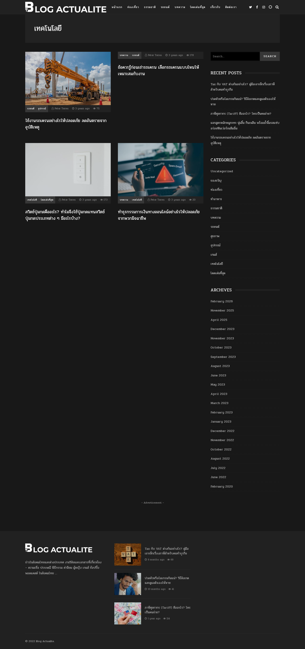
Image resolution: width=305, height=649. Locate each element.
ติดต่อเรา (231, 7)
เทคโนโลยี (32, 200)
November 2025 (222, 310)
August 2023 (220, 366)
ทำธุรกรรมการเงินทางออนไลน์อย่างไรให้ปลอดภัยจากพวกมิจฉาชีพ (160, 169)
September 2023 (223, 357)
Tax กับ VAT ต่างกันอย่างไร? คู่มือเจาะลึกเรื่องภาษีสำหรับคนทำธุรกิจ (127, 554)
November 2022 (222, 440)
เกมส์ (214, 254)
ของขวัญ (216, 180)
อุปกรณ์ (42, 108)
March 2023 (219, 403)
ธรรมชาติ (150, 7)
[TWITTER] (250, 7)
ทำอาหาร (216, 199)
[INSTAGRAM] (263, 7)
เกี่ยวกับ (215, 7)
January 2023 (221, 421)
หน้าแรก (117, 7)
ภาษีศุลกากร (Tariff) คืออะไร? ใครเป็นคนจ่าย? (241, 113)
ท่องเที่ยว (133, 7)
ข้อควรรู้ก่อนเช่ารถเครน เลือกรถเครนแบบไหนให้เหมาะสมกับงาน (158, 70)
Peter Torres (62, 108)
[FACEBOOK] (257, 7)
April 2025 (219, 319)
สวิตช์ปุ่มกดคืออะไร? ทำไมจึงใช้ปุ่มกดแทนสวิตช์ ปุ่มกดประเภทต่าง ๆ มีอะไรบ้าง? (68, 169)
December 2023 (222, 329)
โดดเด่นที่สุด (197, 7)
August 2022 (220, 458)
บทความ (180, 7)
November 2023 (222, 338)
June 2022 (218, 477)
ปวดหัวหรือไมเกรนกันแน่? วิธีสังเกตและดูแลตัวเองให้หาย (127, 584)
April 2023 (219, 394)
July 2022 (218, 468)
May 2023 (218, 384)
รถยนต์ (165, 7)
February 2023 (222, 412)
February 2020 (222, 486)
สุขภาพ (215, 236)
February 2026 (222, 301)
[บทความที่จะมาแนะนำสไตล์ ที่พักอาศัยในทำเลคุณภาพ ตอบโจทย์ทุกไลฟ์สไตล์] (65, 8)
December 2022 (222, 431)
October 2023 (221, 347)
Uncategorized (222, 171)
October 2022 (221, 449)
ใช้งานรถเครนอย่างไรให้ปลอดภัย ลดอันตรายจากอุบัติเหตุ (68, 78)
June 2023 (218, 375)
